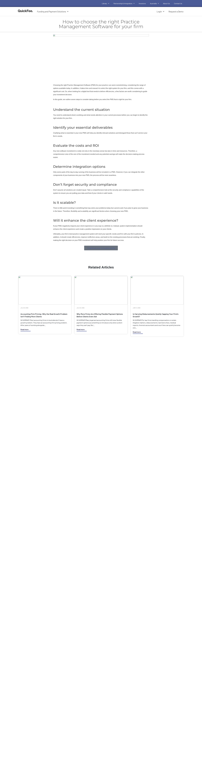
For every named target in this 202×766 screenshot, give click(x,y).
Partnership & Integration (123, 3)
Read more (25, 329)
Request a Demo (176, 11)
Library (104, 3)
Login (159, 11)
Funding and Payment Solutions (51, 11)
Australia (153, 3)
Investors (142, 3)
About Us (166, 3)
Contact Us (178, 3)
